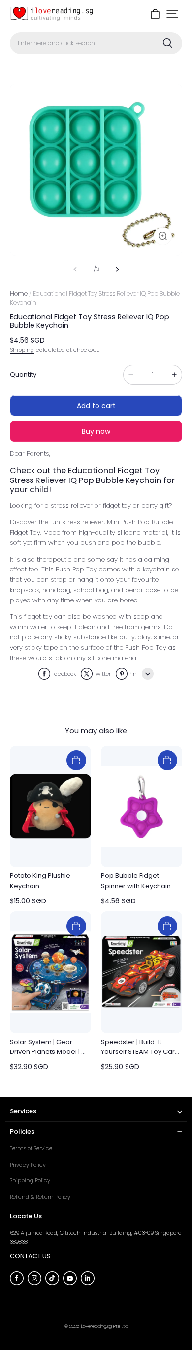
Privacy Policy (28, 1165)
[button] (172, 14)
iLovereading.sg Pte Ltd (104, 1326)
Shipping (22, 350)
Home (19, 293)
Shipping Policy (30, 1180)
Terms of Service (31, 1148)
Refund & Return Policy (40, 1196)
